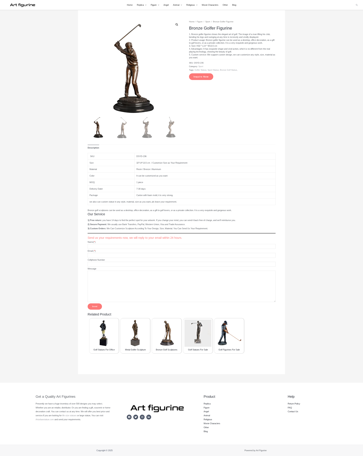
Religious (190, 5)
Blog (234, 5)
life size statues (69, 415)
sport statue (213, 70)
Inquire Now (201, 76)
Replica (140, 5)
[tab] (93, 148)
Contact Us (293, 411)
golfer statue (200, 70)
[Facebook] (129, 417)
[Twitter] (135, 417)
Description (93, 148)
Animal (176, 5)
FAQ (290, 407)
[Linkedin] (148, 417)
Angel (166, 5)
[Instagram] (142, 417)
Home (130, 5)
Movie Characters (210, 5)
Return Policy (294, 403)
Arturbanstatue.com (45, 419)
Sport (207, 22)
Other (225, 5)
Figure (154, 5)
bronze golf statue (228, 70)
